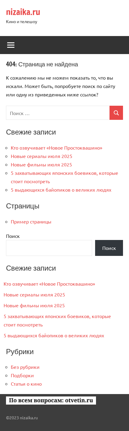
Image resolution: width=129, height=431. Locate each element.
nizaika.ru (23, 12)
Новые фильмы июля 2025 (41, 164)
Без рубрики (25, 367)
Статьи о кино (26, 384)
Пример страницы (31, 221)
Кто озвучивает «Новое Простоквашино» (56, 147)
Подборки (22, 375)
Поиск (13, 236)
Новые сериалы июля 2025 (41, 156)
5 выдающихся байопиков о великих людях (61, 190)
